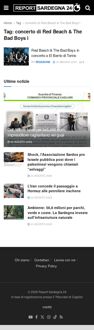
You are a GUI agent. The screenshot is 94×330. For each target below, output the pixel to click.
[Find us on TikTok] (55, 317)
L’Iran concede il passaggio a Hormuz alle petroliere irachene (54, 188)
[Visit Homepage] (47, 8)
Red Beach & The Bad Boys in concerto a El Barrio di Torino (55, 52)
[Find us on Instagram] (49, 317)
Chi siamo (22, 259)
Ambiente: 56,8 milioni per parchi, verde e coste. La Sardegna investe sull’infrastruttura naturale (58, 212)
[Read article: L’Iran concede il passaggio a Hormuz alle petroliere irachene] (14, 191)
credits (47, 307)
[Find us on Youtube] (31, 317)
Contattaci (41, 259)
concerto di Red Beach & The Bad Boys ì (52, 23)
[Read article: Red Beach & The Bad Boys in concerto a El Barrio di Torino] (16, 56)
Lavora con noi (64, 259)
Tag (18, 23)
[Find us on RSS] (61, 317)
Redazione (43, 62)
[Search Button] (87, 7)
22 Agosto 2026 (21, 142)
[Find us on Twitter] (42, 317)
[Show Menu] (6, 7)
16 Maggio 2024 (66, 62)
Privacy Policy (46, 265)
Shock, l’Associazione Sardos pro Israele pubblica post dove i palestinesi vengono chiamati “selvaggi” (56, 162)
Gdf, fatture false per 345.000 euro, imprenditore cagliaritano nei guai (37, 132)
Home (8, 23)
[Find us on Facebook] (36, 317)
